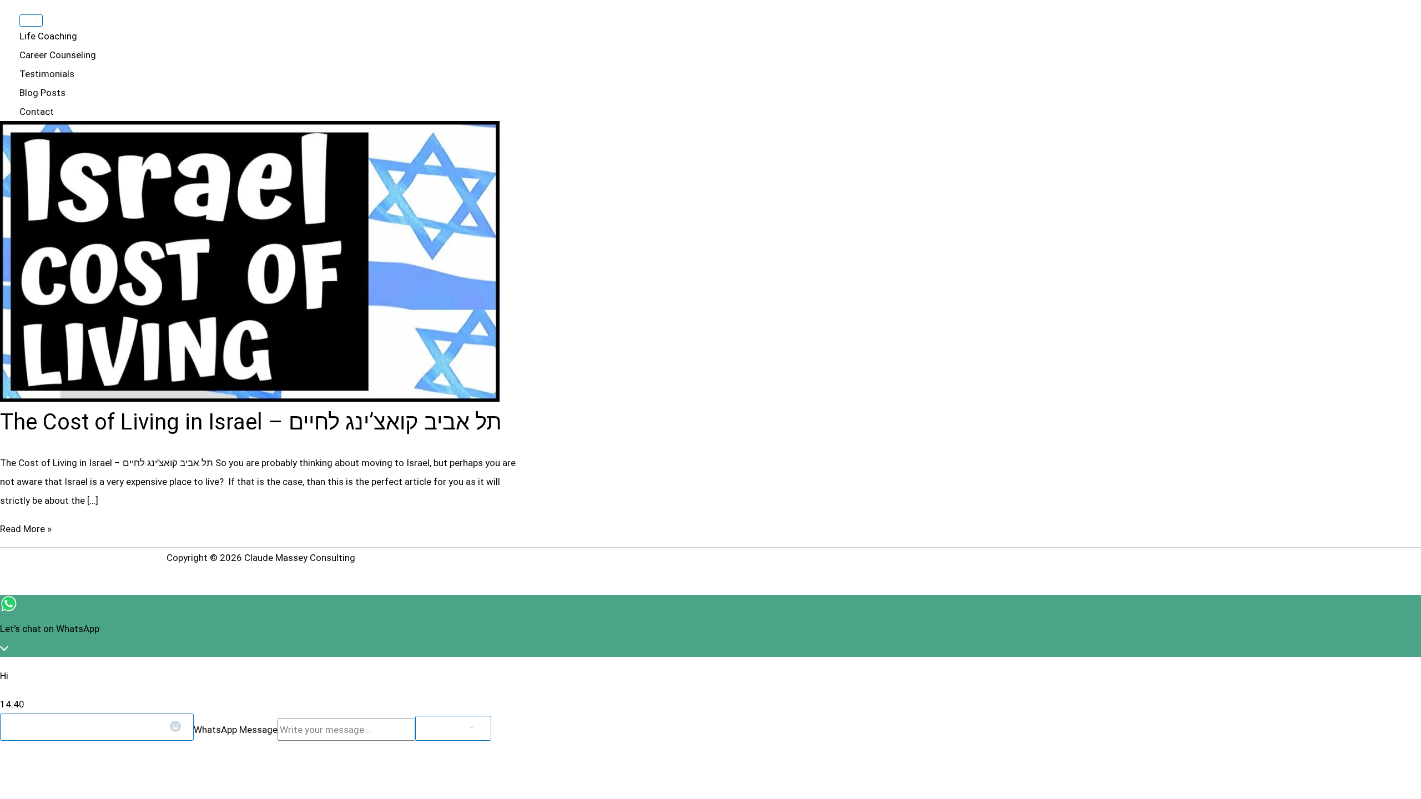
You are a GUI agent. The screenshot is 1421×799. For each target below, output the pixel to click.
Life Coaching (48, 36)
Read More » (26, 528)
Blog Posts (42, 92)
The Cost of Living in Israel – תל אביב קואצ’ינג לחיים (251, 422)
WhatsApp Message (236, 729)
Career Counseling (57, 54)
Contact (36, 111)
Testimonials (46, 73)
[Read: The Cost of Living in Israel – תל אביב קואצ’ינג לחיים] (250, 398)
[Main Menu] (31, 20)
